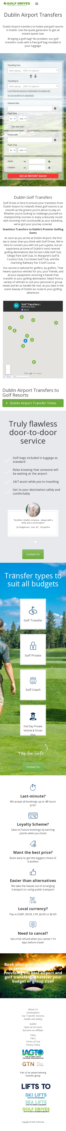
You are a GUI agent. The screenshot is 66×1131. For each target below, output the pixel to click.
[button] (37, 4)
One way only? (18, 127)
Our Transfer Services (33, 1015)
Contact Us (33, 554)
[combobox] (33, 70)
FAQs (33, 1035)
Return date (13, 135)
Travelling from (14, 65)
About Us (33, 1009)
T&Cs (33, 1038)
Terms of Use (33, 1041)
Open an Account (33, 1027)
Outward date (13, 103)
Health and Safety (33, 1019)
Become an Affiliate (33, 1030)
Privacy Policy (33, 1044)
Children (11, 167)
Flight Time (12, 113)
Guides (33, 1023)
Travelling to (13, 81)
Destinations (33, 1012)
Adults (10, 161)
